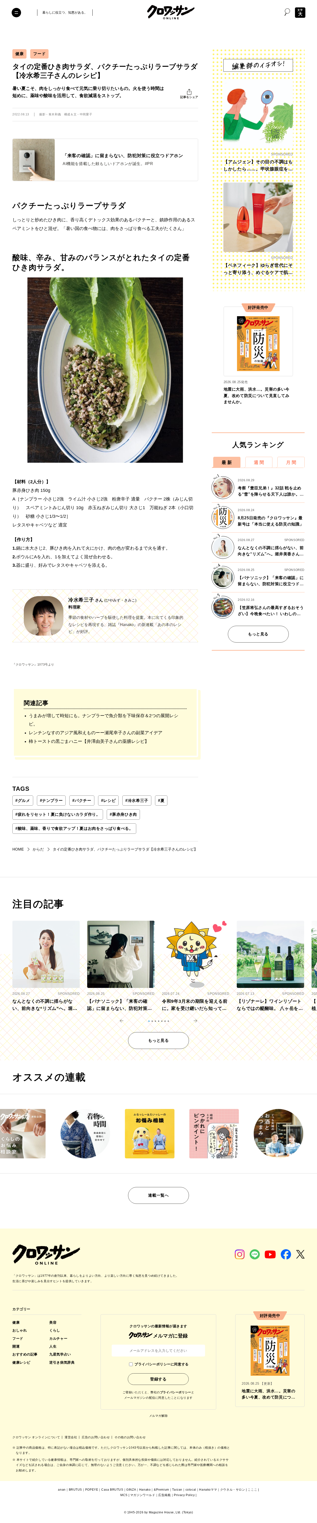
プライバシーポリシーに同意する (161, 1364)
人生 (52, 1346)
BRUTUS (75, 1489)
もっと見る (258, 634)
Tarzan (177, 1489)
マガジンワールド (142, 1495)
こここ (252, 1489)
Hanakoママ (208, 1489)
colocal (190, 1489)
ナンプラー (51, 800)
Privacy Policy (184, 1495)
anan (61, 1489)
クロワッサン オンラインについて (36, 1437)
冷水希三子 (136, 800)
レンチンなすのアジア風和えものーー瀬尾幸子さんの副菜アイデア (95, 732)
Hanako (145, 1489)
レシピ (108, 800)
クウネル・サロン (232, 1489)
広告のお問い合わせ (96, 1437)
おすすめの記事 (25, 1354)
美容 (52, 1322)
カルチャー (58, 1338)
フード (39, 54)
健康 (19, 54)
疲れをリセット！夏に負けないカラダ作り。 (57, 814)
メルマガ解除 (158, 1416)
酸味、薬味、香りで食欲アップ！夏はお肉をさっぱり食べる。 (74, 828)
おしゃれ (19, 1330)
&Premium (161, 1489)
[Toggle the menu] (16, 12)
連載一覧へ (158, 1195)
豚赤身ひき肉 (123, 814)
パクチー (81, 800)
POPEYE (91, 1489)
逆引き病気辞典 (62, 1362)
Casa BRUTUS (112, 1489)
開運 (16, 1346)
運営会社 (71, 1437)
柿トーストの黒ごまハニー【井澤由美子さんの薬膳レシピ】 (89, 741)
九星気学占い (60, 1354)
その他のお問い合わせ (130, 1437)
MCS (124, 1495)
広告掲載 (164, 1495)
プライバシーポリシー (175, 1392)
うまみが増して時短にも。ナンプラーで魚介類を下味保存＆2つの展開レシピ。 (103, 720)
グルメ (22, 800)
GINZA (131, 1489)
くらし (54, 1330)
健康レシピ (21, 1362)
